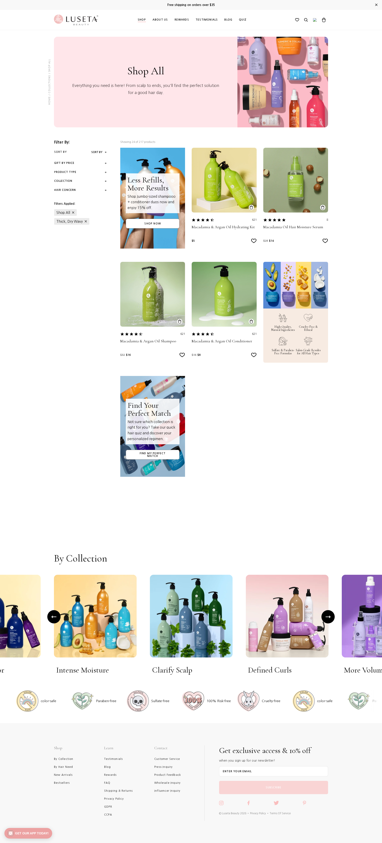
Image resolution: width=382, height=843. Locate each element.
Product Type (65, 172)
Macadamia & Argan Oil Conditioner (222, 341)
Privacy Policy (258, 813)
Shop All (63, 212)
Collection (63, 181)
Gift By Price (64, 163)
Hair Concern (65, 190)
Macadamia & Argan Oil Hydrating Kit (223, 227)
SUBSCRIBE (274, 787)
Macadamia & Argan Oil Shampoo (148, 341)
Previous (54, 616)
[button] (28, 833)
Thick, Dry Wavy (69, 221)
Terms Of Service (280, 813)
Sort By (96, 152)
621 (254, 219)
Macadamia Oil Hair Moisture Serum (293, 227)
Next (328, 616)
